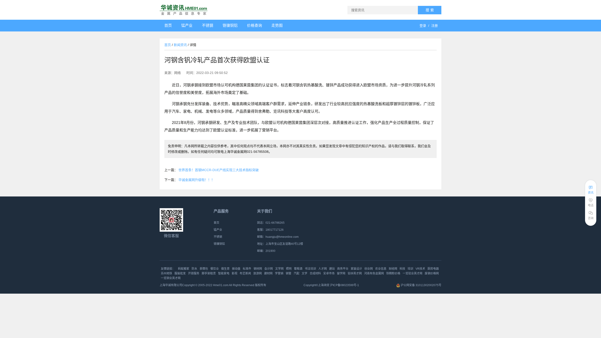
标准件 (247, 268)
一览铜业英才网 (171, 278)
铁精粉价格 (393, 273)
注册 (434, 25)
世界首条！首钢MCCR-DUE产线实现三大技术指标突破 (218, 170)
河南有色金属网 (374, 273)
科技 (402, 268)
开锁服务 (193, 273)
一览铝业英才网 (412, 273)
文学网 (279, 268)
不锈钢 (218, 236)
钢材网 (258, 268)
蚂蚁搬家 (183, 268)
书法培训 (310, 268)
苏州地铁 (166, 273)
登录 (423, 25)
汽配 (296, 273)
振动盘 (236, 268)
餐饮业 (214, 268)
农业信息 (380, 268)
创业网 (368, 268)
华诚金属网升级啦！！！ (196, 180)
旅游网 (257, 273)
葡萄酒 (298, 268)
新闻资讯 (180, 45)
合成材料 (315, 273)
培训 (410, 268)
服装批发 (180, 273)
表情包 (204, 268)
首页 (167, 45)
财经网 (393, 268)
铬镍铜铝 (219, 244)
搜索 (430, 10)
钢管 (288, 273)
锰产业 (218, 229)
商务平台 (342, 268)
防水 (194, 268)
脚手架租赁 (209, 273)
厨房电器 (433, 268)
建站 (332, 268)
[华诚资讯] (184, 10)
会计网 (268, 268)
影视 (234, 273)
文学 (304, 273)
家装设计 (356, 268)
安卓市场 (329, 273)
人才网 (322, 268)
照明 (289, 268)
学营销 (279, 273)
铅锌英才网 (355, 273)
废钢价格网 (432, 273)
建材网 (268, 273)
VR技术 (420, 268)
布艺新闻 (245, 273)
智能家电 (223, 273)
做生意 (225, 268)
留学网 (341, 273)
